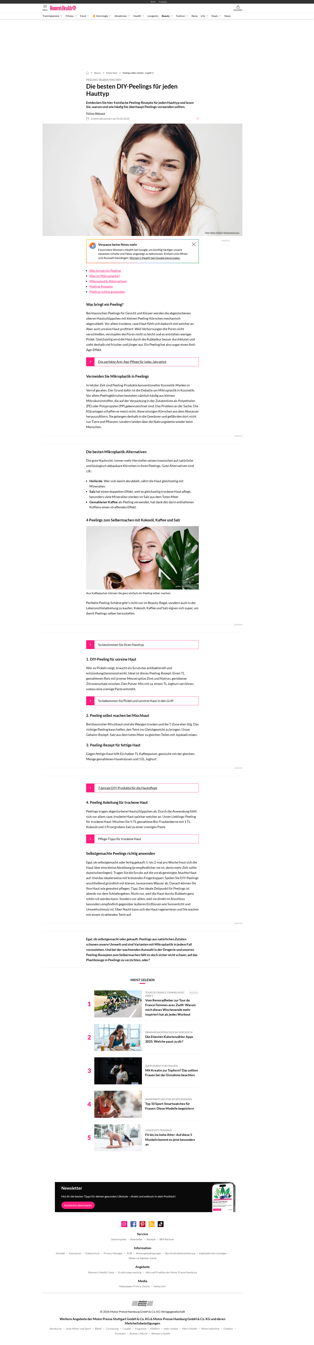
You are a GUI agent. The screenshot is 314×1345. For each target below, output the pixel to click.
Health (137, 16)
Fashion (180, 16)
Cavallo (126, 1328)
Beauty (166, 16)
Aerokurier (55, 1328)
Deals (215, 16)
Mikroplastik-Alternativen (108, 281)
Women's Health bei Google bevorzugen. (155, 258)
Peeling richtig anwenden (107, 292)
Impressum (75, 1253)
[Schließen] (194, 244)
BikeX (98, 1328)
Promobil (120, 1333)
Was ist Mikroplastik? (104, 276)
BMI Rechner (167, 1239)
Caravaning (112, 1328)
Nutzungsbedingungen (148, 1253)
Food (83, 16)
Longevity (153, 16)
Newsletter (136, 1239)
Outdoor (228, 1328)
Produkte (163, 2)
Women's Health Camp (101, 1272)
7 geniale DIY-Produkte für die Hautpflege (127, 788)
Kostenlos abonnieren (78, 1205)
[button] (142, 180)
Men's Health (189, 1328)
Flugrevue (140, 1328)
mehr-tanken (171, 1328)
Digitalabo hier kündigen (213, 1253)
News (227, 16)
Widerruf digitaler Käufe (142, 1258)
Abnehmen (120, 16)
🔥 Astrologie (100, 16)
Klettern (155, 1328)
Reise (195, 16)
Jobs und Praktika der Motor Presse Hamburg (171, 1272)
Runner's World (138, 1333)
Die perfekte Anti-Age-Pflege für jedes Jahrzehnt (132, 362)
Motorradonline (210, 1328)
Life (203, 16)
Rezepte (151, 1239)
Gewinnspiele (118, 1239)
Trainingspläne (51, 16)
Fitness (70, 16)
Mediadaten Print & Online (134, 1286)
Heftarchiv (160, 1286)
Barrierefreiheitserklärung (180, 1253)
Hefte (153, 2)
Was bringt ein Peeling (105, 271)
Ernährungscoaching (129, 1272)
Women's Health (160, 1333)
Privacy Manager (113, 1253)
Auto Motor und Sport (78, 1328)
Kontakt (60, 1253)
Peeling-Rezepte (101, 286)
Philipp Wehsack (95, 113)
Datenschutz (92, 1253)
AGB (129, 1253)
